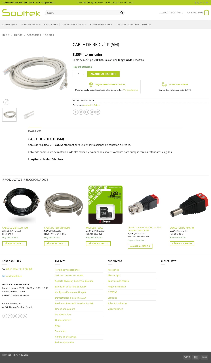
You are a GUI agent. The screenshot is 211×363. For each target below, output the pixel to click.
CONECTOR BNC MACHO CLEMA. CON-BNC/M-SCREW (145, 229)
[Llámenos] (204, 3)
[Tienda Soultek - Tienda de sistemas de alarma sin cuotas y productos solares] (21, 12)
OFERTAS (146, 24)
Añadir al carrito (104, 74)
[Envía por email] (86, 112)
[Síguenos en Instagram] (198, 3)
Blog (57, 325)
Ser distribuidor (63, 314)
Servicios (112, 297)
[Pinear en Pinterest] (92, 112)
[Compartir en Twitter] (81, 112)
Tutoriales (60, 331)
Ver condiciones (130, 90)
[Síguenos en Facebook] (195, 3)
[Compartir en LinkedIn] (97, 112)
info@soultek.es (14, 275)
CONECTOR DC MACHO (182, 227)
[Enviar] (121, 12)
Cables (49, 35)
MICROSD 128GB (94, 227)
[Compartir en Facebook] (75, 112)
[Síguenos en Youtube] (207, 3)
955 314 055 (12, 268)
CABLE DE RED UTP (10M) (57, 227)
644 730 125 (26, 268)
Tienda (18, 35)
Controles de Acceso (127, 24)
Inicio (5, 35)
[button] (171, 12)
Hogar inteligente (100, 24)
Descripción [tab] (35, 130)
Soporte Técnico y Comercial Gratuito (74, 280)
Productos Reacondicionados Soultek (74, 303)
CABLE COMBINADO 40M (15, 227)
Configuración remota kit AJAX (70, 292)
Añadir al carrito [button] (14, 243)
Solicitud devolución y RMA (69, 275)
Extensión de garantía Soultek (70, 286)
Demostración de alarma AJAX (70, 297)
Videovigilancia (29, 24)
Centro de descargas (65, 336)
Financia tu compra (65, 308)
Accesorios (50, 24)
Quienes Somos (63, 320)
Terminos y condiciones (67, 269)
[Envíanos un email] (201, 3)
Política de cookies (64, 342)
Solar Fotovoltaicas (72, 24)
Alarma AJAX (8, 24)
